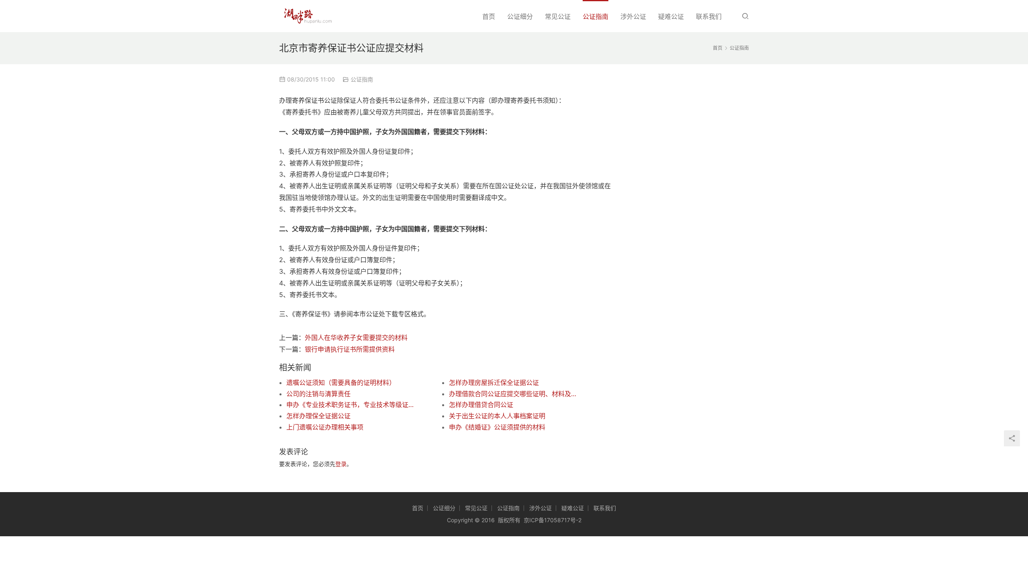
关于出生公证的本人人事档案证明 (497, 416)
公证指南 (595, 16)
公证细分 (520, 16)
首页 (488, 16)
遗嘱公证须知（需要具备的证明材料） (341, 383)
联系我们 (709, 16)
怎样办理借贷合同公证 (481, 405)
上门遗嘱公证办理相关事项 (324, 427)
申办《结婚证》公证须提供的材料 (497, 427)
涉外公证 (633, 16)
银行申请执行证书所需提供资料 (350, 349)
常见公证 (558, 16)
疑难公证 (671, 16)
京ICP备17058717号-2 (552, 520)
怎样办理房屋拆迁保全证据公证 (494, 383)
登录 (341, 463)
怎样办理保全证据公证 (318, 416)
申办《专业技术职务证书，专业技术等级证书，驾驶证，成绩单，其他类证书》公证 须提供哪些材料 (351, 405)
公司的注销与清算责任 (318, 394)
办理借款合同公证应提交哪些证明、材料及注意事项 (514, 394)
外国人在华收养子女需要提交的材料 (356, 338)
